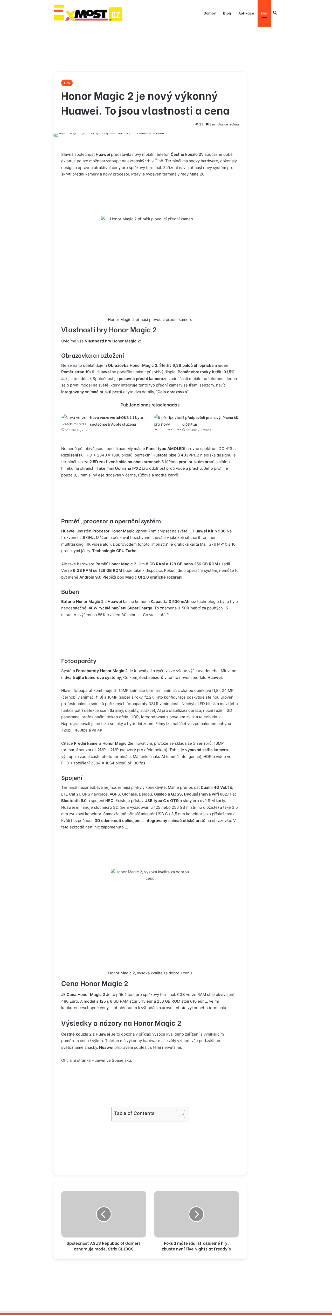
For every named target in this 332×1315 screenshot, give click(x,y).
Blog (227, 13)
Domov (210, 13)
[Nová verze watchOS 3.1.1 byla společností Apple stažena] (75, 419)
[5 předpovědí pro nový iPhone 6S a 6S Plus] (168, 422)
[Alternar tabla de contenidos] (178, 1114)
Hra (264, 13)
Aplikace (246, 13)
